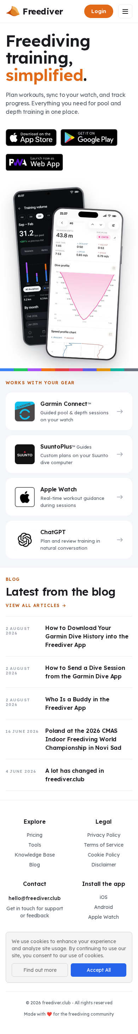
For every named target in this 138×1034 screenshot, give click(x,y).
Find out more (40, 970)
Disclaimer (103, 864)
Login (98, 11)
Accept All (99, 970)
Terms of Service (103, 845)
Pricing (34, 835)
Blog (34, 864)
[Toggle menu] (125, 11)
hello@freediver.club (34, 898)
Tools (34, 845)
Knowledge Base (35, 855)
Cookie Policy (104, 855)
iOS (104, 897)
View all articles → (36, 605)
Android (103, 907)
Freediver (43, 11)
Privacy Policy (103, 835)
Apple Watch (103, 917)
